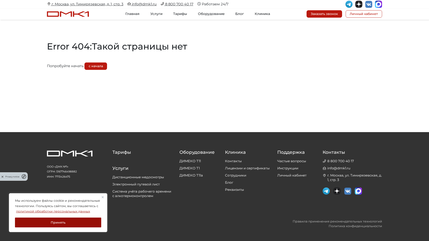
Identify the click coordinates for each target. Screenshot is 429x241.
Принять (58, 222)
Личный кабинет (292, 175)
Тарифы (180, 14)
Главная (132, 14)
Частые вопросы (291, 161)
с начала (96, 66)
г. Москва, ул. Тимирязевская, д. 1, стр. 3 (87, 4)
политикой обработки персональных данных (53, 211)
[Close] (102, 197)
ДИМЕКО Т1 (189, 168)
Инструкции (287, 168)
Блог (239, 14)
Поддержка (291, 152)
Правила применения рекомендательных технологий (337, 221)
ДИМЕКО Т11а (191, 175)
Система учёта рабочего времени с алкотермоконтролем (141, 193)
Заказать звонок (324, 14)
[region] (58, 212)
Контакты (233, 161)
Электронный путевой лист (136, 184)
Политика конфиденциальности (355, 226)
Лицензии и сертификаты (247, 168)
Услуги (156, 14)
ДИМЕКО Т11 (190, 161)
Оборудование (211, 14)
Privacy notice (12, 176)
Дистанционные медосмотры (138, 177)
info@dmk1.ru (144, 4)
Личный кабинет (364, 14)
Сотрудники (235, 175)
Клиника (262, 14)
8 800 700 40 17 (178, 4)
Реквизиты (234, 189)
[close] (2, 176)
